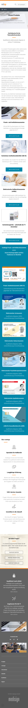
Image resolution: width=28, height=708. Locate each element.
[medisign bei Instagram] (14, 640)
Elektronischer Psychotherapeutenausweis (14, 370)
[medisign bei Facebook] (17, 640)
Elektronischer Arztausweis (14, 313)
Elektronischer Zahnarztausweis (14, 341)
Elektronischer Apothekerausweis (14, 398)
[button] (2, 705)
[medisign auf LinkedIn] (10, 640)
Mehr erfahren (14, 591)
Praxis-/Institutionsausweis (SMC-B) (14, 285)
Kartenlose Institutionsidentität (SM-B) (14, 156)
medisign (7, 4)
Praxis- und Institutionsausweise (14, 122)
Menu (5, 9)
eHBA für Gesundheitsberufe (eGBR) (14, 426)
